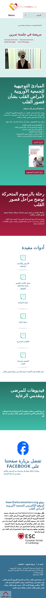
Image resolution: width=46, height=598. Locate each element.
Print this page (23, 42)
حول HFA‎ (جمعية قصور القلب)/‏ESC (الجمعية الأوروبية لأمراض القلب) (25, 571)
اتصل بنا (40, 564)
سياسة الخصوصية (15, 568)
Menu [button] (11, 15)
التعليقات (21, 564)
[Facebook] (23, 449)
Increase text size (11, 40)
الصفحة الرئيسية (37, 25)
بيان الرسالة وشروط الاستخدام (33, 568)
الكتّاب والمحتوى (38, 574)
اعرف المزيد (38, 142)
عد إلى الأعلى (5, 596)
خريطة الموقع (30, 564)
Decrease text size (26, 40)
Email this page (9, 42)
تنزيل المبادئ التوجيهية (34, 172)
